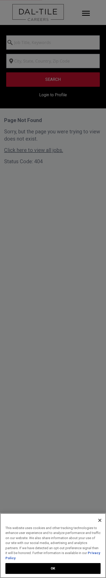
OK (53, 568)
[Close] (99, 520)
